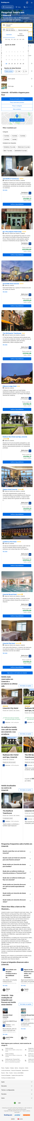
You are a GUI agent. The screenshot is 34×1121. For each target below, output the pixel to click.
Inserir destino (9, 24)
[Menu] (32, 3)
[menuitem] (7, 7)
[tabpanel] (15, 56)
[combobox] (17, 26)
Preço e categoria (17, 105)
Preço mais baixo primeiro (17, 102)
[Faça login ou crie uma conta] (27, 3)
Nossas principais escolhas (17, 99)
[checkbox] (23, 48)
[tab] (9, 35)
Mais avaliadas (17, 109)
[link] (6, 135)
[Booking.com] (5, 2)
